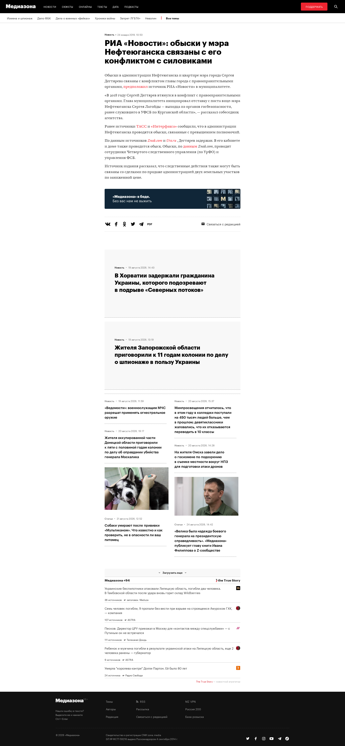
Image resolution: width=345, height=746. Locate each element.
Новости (50, 6)
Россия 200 (193, 709)
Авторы (111, 709)
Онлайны (85, 6)
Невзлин (150, 18)
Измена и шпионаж (20, 18)
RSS (141, 701)
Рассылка (142, 709)
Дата (116, 6)
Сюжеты (67, 6)
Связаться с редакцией (223, 223)
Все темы (172, 18)
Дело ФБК (44, 18)
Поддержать (314, 6)
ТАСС (141, 126)
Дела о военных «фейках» (73, 18)
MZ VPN (190, 701)
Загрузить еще (172, 572)
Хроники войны (105, 18)
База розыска (194, 716)
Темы (109, 701)
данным (190, 146)
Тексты (102, 6)
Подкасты (131, 6)
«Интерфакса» (164, 126)
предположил (135, 87)
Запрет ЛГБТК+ (130, 18)
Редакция (112, 716)
